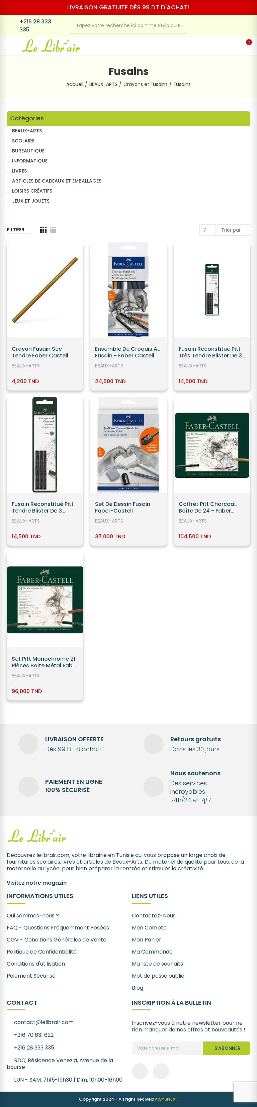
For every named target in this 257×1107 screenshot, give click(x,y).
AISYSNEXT (166, 1099)
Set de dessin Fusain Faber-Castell (122, 507)
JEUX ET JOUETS (31, 201)
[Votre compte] (234, 46)
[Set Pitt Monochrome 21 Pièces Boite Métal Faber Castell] (45, 600)
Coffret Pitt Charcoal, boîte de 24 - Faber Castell (208, 510)
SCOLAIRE (23, 140)
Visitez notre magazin (37, 883)
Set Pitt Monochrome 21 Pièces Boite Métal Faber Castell (45, 665)
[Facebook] (230, 25)
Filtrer (15, 229)
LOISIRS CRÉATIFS (32, 191)
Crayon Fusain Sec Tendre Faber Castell (40, 352)
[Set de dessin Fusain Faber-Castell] (128, 444)
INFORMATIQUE (30, 160)
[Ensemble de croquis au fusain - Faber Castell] (128, 290)
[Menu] (10, 46)
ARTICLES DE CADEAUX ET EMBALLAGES (56, 181)
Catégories (27, 118)
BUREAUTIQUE (28, 150)
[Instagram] (244, 25)
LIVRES (19, 171)
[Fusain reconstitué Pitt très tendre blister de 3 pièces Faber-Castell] (212, 290)
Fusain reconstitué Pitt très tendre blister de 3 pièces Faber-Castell (210, 355)
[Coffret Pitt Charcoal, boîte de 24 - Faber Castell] (212, 444)
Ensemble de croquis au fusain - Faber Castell (128, 352)
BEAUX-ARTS (26, 365)
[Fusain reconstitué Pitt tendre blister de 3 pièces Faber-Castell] (45, 444)
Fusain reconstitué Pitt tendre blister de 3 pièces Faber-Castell (43, 510)
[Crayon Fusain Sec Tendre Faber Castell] (45, 290)
